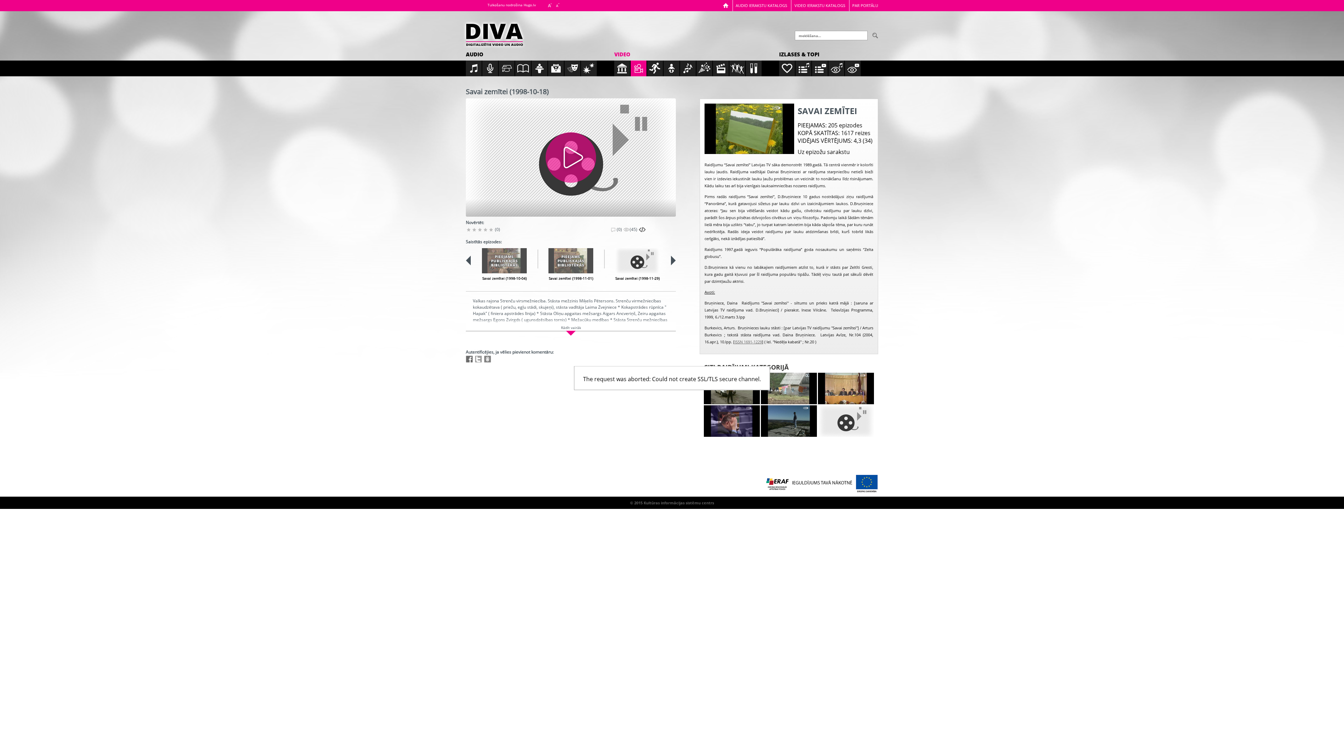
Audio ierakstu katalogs (761, 5)
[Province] (789, 388)
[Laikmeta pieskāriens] (789, 421)
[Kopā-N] (846, 421)
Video (622, 54)
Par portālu (865, 5)
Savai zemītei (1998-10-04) (504, 278)
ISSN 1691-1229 (748, 341)
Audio (474, 54)
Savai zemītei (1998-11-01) (571, 278)
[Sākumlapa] (726, 5)
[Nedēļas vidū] (732, 421)
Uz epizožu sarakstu (824, 152)
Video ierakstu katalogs (819, 5)
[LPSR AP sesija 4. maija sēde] (846, 388)
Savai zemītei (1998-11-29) (637, 278)
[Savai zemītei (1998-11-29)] (637, 260)
